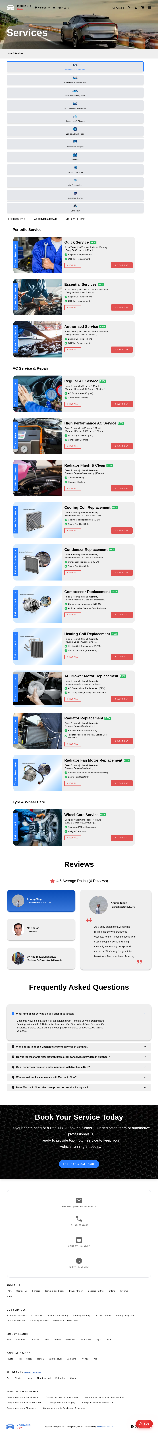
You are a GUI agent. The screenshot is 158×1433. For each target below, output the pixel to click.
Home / (10, 53)
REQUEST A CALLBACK (79, 1164)
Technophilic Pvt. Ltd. (105, 1426)
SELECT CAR (121, 265)
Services (118, 7)
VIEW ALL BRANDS (32, 1372)
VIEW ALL (72, 265)
